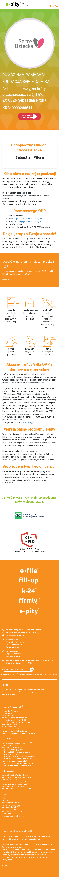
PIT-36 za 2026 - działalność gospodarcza (18, 757)
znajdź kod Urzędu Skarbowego (14, 786)
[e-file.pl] (29, 570)
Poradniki (6, 739)
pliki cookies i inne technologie (40, 852)
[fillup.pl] (29, 580)
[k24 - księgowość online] (29, 590)
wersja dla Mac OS (9, 713)
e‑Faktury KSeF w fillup (11, 727)
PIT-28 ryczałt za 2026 (11, 754)
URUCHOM (27, 116)
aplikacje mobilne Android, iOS (14, 720)
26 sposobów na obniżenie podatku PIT (17, 743)
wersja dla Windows (10, 711)
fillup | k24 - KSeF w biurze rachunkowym (18, 733)
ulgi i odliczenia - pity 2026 (12, 750)
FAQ (4, 798)
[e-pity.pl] (29, 611)
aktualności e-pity (9, 809)
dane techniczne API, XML (12, 812)
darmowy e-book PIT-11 (11, 807)
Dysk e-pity (6, 814)
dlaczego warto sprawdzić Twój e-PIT (16, 777)
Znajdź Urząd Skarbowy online (16, 669)
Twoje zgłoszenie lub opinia (13, 816)
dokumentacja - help (10, 803)
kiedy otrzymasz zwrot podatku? (14, 761)
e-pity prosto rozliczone (16, 4)
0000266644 (17, 108)
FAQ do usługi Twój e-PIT (12, 780)
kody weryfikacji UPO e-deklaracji (15, 784)
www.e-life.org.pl (27, 423)
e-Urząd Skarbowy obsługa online (15, 782)
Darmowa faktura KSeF (11, 729)
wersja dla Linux (8, 715)
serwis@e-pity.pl (17, 635)
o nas (20, 689)
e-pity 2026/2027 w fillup (11, 724)
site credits (6, 865)
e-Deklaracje (8, 771)
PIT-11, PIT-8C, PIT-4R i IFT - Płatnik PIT (17, 763)
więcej (5, 280)
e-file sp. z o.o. (47, 844)
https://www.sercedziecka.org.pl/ (28, 219)
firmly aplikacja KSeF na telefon (14, 731)
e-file (5, 684)
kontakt (9, 689)
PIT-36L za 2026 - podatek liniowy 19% (17, 759)
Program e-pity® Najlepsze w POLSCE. (17, 831)
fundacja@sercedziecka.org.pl (28, 221)
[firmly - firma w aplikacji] (29, 601)
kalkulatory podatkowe (11, 805)
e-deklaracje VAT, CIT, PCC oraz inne (16, 789)
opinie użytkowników (36, 689)
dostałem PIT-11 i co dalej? (12, 748)
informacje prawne (30, 692)
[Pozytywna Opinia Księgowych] (29, 515)
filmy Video (6, 800)
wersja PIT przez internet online (14, 718)
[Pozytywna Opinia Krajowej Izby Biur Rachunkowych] (29, 542)
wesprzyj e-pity (11, 692)
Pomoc (5, 794)
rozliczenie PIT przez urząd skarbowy (16, 765)
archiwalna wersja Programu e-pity (16, 722)
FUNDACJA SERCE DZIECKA (26, 81)
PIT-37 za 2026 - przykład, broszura (16, 752)
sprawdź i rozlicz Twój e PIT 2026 (15, 775)
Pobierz (12, 706)
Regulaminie (43, 850)
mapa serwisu (11, 694)
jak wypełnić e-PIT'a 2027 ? (13, 745)
